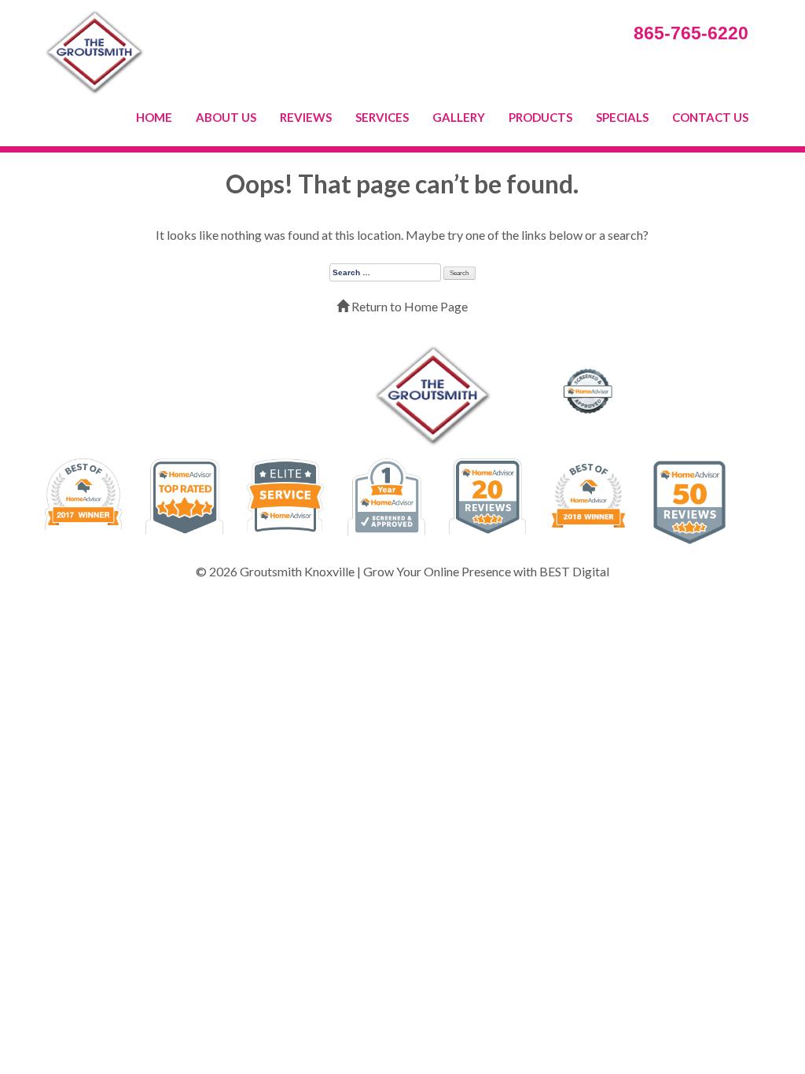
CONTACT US (710, 117)
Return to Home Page (408, 306)
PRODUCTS (540, 117)
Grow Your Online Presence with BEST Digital (486, 571)
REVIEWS (306, 117)
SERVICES (382, 117)
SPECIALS (622, 117)
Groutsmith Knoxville (297, 571)
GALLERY (458, 117)
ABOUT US (226, 117)
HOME (154, 117)
